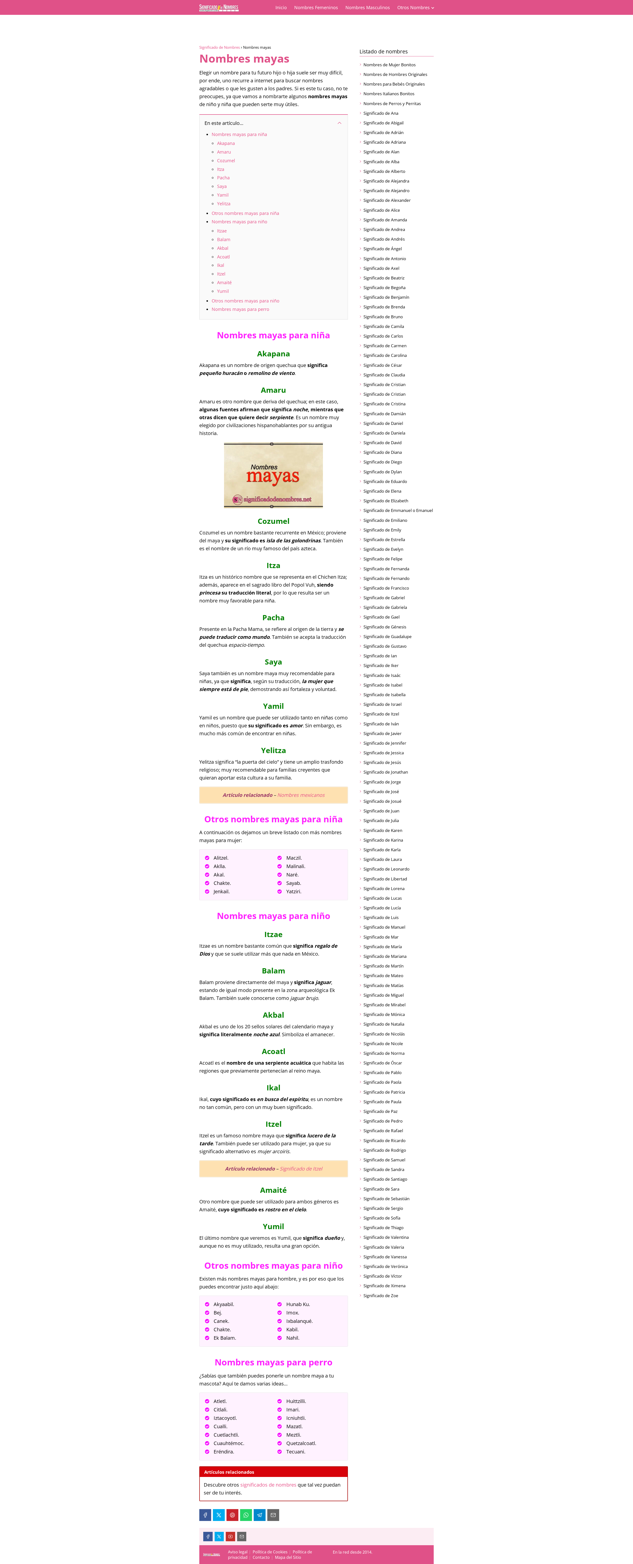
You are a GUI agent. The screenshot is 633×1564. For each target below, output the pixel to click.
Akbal (222, 248)
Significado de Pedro (383, 1121)
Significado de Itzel (301, 1168)
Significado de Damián (384, 413)
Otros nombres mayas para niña (245, 213)
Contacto (261, 1557)
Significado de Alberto (384, 171)
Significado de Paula (382, 1101)
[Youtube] (230, 1536)
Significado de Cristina (384, 404)
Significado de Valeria (383, 1247)
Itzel (221, 274)
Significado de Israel (382, 704)
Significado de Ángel (382, 249)
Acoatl (223, 257)
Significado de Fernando (386, 578)
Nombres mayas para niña (239, 134)
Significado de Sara (381, 1189)
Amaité (224, 282)
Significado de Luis (381, 917)
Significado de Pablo (382, 1072)
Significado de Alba (381, 161)
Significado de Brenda (384, 307)
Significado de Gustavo (385, 646)
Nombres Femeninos (316, 7)
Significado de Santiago (385, 1179)
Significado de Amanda (385, 220)
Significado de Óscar (382, 1063)
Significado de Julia (381, 820)
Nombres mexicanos (301, 795)
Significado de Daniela (384, 433)
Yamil (223, 195)
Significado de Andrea (384, 229)
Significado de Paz (380, 1111)
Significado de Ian (380, 656)
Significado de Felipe (383, 559)
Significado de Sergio (383, 1208)
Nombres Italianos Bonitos (388, 93)
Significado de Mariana (385, 956)
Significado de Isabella (384, 694)
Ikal (220, 265)
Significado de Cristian (384, 384)
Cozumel (226, 160)
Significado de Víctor (382, 1276)
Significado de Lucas (382, 898)
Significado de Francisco (386, 588)
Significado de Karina (383, 840)
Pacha (223, 178)
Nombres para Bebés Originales (394, 84)
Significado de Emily (382, 530)
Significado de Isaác (382, 675)
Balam (223, 239)
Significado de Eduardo (385, 481)
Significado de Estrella (384, 539)
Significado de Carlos (383, 336)
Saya (222, 186)
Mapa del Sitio (288, 1557)
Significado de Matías (383, 985)
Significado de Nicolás (384, 1034)
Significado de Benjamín (386, 297)
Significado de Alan (381, 152)
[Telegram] (260, 1515)
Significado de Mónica (384, 1014)
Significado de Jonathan (385, 772)
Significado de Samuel (384, 1160)
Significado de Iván (381, 724)
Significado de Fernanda (386, 569)
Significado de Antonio (384, 258)
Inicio (281, 7)
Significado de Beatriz (384, 278)
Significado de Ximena (384, 1285)
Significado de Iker (381, 665)
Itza (220, 169)
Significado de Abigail (383, 123)
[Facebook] (205, 1515)
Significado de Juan (381, 811)
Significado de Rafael (383, 1130)
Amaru (224, 152)
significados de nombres (268, 1484)
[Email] (273, 1515)
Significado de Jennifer (384, 743)
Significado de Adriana (384, 142)
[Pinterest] (232, 1515)
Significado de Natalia (383, 1024)
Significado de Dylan (382, 472)
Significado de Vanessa (385, 1257)
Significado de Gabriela (385, 607)
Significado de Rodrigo (384, 1150)
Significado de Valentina (386, 1237)
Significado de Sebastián (386, 1198)
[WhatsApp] (246, 1515)
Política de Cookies (270, 1552)
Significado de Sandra (383, 1169)
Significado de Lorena (384, 888)
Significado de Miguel (383, 995)
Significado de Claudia (384, 375)
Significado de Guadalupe (387, 636)
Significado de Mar (381, 937)
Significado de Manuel (384, 927)
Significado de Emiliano (385, 520)
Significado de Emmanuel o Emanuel (398, 510)
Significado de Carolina (385, 355)
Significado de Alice (381, 210)
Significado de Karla (382, 849)
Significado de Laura (382, 859)
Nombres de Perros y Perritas (392, 103)
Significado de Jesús (382, 762)
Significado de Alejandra (386, 181)
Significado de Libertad (385, 879)
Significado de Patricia (384, 1092)
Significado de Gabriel (384, 597)
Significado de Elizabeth (385, 501)
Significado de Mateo (383, 975)
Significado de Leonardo (386, 869)
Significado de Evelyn (383, 549)
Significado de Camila (383, 326)
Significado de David (382, 442)
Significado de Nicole (383, 1043)
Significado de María (382, 946)
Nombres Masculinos (367, 7)
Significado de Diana (382, 452)
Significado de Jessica (383, 753)
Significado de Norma (384, 1053)
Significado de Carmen (385, 345)
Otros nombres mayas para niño (245, 301)
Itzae (222, 231)
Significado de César (382, 365)
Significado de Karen (382, 830)
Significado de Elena (382, 491)
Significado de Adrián (383, 132)
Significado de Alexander (387, 200)
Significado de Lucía (382, 908)
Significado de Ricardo (384, 1140)
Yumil (223, 291)
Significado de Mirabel (384, 1005)
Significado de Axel (381, 268)
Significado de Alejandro (386, 190)
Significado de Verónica (385, 1266)
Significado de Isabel (382, 685)
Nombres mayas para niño (239, 222)
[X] (219, 1515)
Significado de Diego (382, 462)
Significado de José (381, 791)
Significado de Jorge (382, 782)
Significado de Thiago (383, 1227)
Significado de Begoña (384, 287)
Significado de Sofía (381, 1218)
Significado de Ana (380, 113)
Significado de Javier (382, 733)
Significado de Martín (383, 966)
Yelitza (223, 204)
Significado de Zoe (380, 1295)
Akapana (226, 143)
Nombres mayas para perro (240, 309)
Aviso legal (238, 1552)
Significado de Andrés (384, 239)
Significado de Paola (382, 1082)
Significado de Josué (382, 801)
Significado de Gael (381, 617)
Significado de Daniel (383, 423)
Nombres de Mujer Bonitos (389, 65)
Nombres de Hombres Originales (395, 74)
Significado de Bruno (383, 317)
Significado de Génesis (384, 627)
